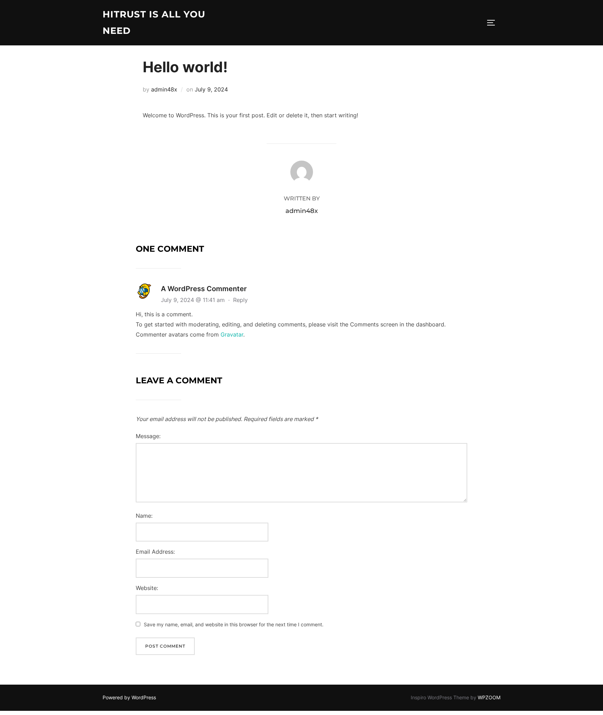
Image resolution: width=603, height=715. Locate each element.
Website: (147, 587)
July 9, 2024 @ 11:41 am (193, 299)
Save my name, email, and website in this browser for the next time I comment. (233, 624)
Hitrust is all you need (154, 22)
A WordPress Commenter (204, 289)
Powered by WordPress (129, 697)
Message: (148, 436)
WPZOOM (489, 697)
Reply (240, 299)
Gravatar (232, 334)
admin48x (164, 89)
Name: (144, 515)
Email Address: (155, 551)
